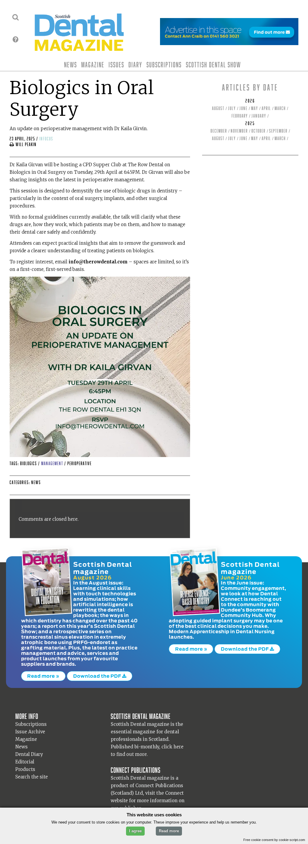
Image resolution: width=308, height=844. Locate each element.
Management (52, 463)
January (258, 116)
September (278, 131)
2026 (250, 101)
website (119, 800)
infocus (46, 139)
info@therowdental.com (98, 262)
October (258, 131)
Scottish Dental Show (213, 64)
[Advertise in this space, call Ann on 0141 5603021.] (229, 41)
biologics (29, 463)
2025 (250, 123)
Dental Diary (29, 754)
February (240, 116)
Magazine (92, 64)
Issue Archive (30, 732)
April (266, 108)
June (243, 108)
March (280, 108)
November (239, 131)
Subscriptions (164, 64)
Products (25, 769)
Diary (135, 64)
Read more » (43, 676)
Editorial (24, 762)
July (232, 108)
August (218, 108)
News (70, 64)
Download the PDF (97, 676)
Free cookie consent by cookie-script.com (274, 840)
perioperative (79, 463)
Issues (116, 64)
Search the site (31, 777)
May (254, 108)
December (219, 131)
